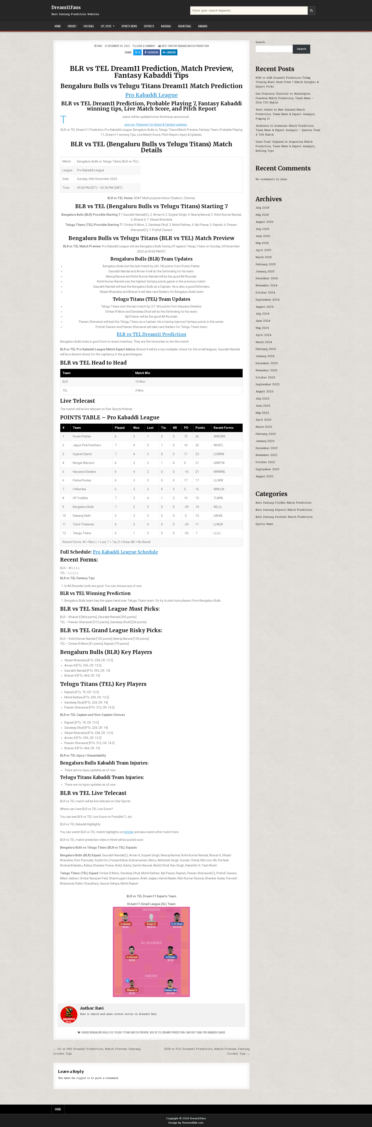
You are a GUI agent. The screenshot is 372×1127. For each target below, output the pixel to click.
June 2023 (263, 406)
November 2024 (266, 285)
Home (58, 26)
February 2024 (266, 349)
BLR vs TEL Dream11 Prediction (151, 334)
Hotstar (129, 832)
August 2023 (264, 391)
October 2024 (265, 292)
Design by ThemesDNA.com (186, 1123)
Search (260, 42)
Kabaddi (202, 26)
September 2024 (268, 300)
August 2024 (265, 307)
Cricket (72, 26)
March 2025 (264, 257)
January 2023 (265, 441)
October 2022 (265, 462)
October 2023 (265, 377)
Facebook (152, 52)
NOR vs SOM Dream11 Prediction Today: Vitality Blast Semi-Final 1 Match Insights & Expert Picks (287, 82)
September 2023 (267, 384)
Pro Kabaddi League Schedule (125, 552)
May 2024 (262, 328)
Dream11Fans (66, 7)
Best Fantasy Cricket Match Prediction (283, 503)
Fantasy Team (194, 1032)
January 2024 (265, 356)
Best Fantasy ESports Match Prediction (284, 510)
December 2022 (267, 448)
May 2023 (262, 413)
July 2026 (262, 208)
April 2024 (263, 335)
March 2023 (264, 427)
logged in (83, 1078)
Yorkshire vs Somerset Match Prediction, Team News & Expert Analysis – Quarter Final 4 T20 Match (288, 130)
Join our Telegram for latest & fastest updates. (156, 124)
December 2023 (267, 363)
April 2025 (263, 250)
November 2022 (266, 455)
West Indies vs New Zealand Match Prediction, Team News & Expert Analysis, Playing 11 (285, 114)
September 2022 (267, 469)
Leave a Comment (145, 46)
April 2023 (263, 420)
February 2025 (266, 264)
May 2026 (262, 215)
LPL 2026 (106, 26)
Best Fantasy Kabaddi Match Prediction (185, 46)
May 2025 (262, 243)
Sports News (129, 26)
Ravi (99, 46)
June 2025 (263, 236)
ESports (149, 26)
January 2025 (265, 271)
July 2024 (263, 314)
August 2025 (264, 222)
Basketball (184, 26)
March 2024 (264, 342)
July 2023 (262, 398)
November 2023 (266, 370)
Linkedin (171, 52)
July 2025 (262, 229)
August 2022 (264, 476)
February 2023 (266, 434)
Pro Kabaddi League (151, 95)
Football (89, 26)
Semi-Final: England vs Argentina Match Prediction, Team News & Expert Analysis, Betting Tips (285, 146)
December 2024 (267, 278)
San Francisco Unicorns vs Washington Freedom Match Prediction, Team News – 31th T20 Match (284, 98)
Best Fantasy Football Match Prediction (284, 517)
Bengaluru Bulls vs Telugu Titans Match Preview (119, 1032)
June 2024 (263, 321)
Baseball (166, 26)
